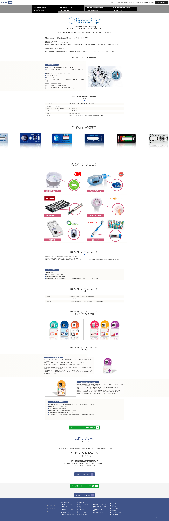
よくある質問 (151, 2)
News (138, 2)
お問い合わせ (161, 2)
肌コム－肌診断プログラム (123, 2)
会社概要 (141, 2)
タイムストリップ (132, 2)
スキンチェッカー (113, 2)
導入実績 (146, 2)
